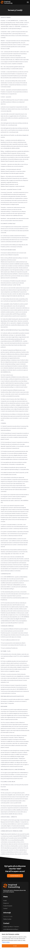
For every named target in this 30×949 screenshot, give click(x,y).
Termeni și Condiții (7, 916)
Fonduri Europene (7, 906)
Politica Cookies (6, 942)
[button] (27, 2)
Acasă (5, 900)
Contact (5, 908)
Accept (15, 946)
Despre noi (6, 903)
